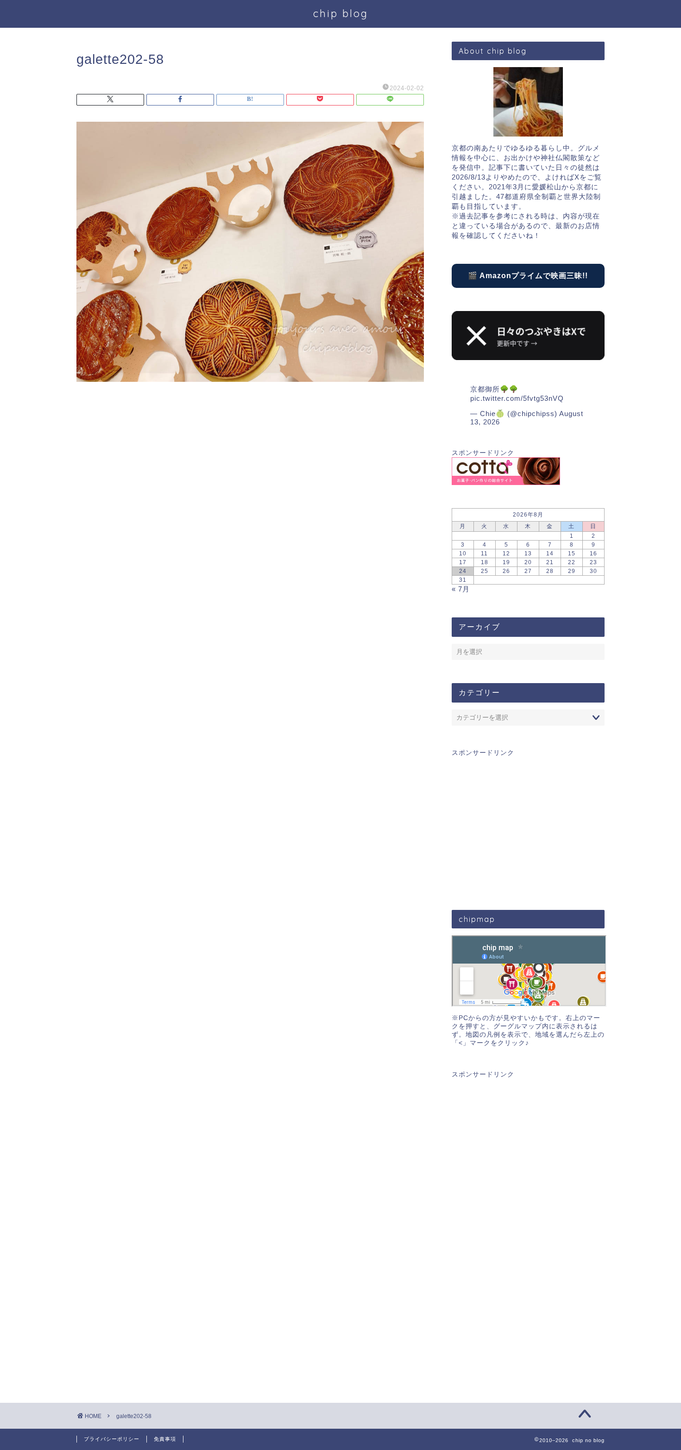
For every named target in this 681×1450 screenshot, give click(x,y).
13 (528, 553)
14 (550, 553)
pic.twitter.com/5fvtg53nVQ (517, 398)
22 (571, 562)
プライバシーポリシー (111, 1439)
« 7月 (461, 589)
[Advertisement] (528, 822)
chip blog (340, 13)
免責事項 (165, 1439)
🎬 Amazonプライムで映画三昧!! (528, 276)
